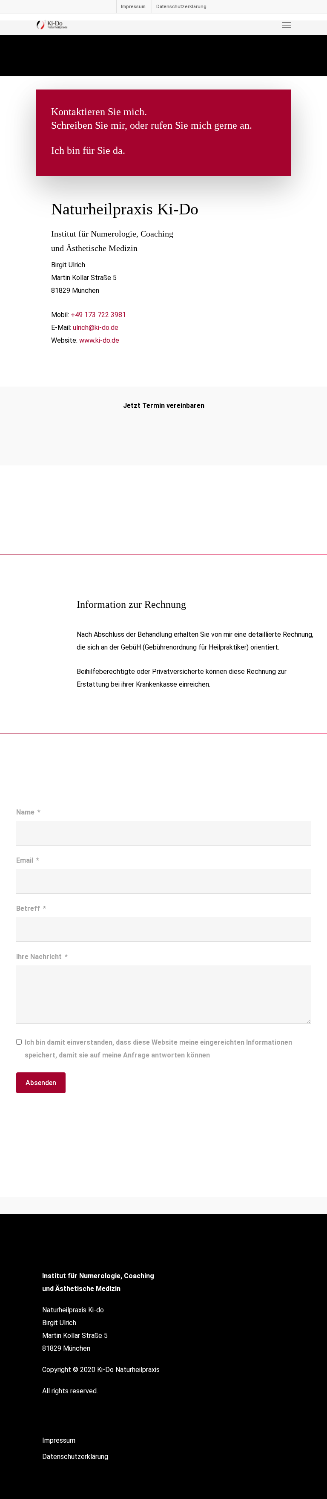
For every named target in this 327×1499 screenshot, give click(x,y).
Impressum (133, 6)
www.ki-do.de (99, 340)
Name (25, 812)
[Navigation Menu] (286, 24)
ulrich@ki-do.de (95, 327)
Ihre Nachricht (39, 957)
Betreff (28, 908)
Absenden (41, 1083)
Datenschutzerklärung (181, 6)
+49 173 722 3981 (98, 315)
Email (24, 860)
